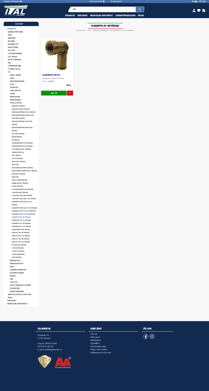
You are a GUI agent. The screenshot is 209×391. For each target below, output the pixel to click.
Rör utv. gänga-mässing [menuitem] (19, 180)
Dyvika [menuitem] (12, 78)
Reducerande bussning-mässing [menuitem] (22, 168)
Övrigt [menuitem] (10, 297)
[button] (70, 93)
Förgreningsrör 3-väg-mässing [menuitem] (22, 143)
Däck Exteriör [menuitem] (13, 47)
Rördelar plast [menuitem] (15, 261)
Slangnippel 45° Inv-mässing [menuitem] (21, 223)
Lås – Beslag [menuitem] (12, 57)
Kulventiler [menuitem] (14, 87)
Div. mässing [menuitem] (16, 140)
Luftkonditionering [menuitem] (15, 53)
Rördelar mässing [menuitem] (16, 103)
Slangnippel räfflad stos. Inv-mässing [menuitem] (24, 208)
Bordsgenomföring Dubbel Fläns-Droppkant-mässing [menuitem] (23, 116)
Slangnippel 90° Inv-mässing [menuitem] (21, 217)
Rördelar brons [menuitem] (15, 100)
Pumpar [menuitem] (12, 94)
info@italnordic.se (53, 349)
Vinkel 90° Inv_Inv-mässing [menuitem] (20, 233)
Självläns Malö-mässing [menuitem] (20, 193)
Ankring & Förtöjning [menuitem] (15, 32)
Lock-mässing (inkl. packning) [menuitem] (21, 149)
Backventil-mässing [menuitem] (18, 106)
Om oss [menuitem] (141, 15)
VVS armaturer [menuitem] (15, 288)
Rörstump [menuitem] (15, 177)
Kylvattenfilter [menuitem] (15, 91)
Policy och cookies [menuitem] (98, 349)
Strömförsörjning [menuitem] (14, 66)
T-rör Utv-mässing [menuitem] (18, 251)
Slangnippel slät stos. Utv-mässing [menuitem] (24, 211)
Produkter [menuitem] (70, 15)
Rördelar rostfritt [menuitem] (17, 264)
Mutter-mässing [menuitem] (17, 158)
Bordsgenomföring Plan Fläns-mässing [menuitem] (22, 123)
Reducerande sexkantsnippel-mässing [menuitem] (24, 171)
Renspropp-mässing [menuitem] (18, 174)
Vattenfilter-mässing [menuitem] (19, 245)
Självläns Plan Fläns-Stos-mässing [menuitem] (24, 199)
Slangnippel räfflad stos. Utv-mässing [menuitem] (22, 203)
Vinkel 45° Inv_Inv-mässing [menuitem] (20, 239)
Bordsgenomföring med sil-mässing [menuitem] (23, 112)
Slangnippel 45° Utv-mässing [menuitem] (21, 226)
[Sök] (139, 9)
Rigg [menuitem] (9, 63)
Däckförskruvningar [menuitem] (17, 81)
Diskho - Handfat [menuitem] (15, 75)
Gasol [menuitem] (10, 35)
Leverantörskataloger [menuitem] (125, 15)
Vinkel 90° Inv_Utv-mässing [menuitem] (21, 236)
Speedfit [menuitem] (13, 276)
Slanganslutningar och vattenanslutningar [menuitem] (18, 271)
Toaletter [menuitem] (13, 282)
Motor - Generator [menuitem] (14, 60)
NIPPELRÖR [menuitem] (15, 165)
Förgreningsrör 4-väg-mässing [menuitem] (22, 146)
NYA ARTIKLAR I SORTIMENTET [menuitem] (101, 15)
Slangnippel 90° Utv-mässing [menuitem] (21, 220)
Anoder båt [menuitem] (12, 38)
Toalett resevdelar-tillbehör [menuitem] (20, 285)
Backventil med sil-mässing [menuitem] (21, 109)
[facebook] (143, 335)
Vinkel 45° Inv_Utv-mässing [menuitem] (21, 242)
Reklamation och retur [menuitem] (100, 352)
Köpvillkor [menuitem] (95, 343)
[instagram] (145, 335)
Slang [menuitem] (12, 267)
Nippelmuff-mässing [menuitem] (18, 162)
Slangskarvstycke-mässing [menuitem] (21, 230)
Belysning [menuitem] (11, 41)
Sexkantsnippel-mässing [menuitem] (20, 183)
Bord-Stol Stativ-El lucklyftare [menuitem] (19, 294)
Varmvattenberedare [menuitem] (17, 291)
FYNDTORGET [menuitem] (82, 15)
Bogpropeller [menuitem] (13, 44)
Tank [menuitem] (11, 279)
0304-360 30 (117, 1)
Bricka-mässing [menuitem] (17, 137)
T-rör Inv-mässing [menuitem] (18, 248)
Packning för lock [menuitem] (18, 152)
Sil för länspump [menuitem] (17, 186)
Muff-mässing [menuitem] (16, 155)
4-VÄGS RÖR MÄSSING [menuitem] (18, 254)
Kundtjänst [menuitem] (95, 340)
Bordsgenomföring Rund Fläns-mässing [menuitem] (22, 129)
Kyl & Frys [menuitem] (11, 50)
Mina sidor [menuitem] (95, 337)
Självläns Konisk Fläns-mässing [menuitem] (22, 189)
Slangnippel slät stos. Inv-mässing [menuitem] (23, 214)
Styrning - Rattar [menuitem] (14, 69)
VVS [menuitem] (9, 72)
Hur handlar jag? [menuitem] (98, 346)
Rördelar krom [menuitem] (15, 97)
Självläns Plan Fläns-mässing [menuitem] (22, 196)
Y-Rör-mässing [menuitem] (16, 257)
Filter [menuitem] (12, 84)
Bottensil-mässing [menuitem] (18, 134)
